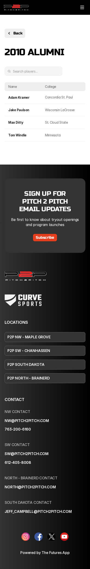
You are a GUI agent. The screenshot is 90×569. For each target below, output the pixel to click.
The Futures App (56, 552)
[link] (16, 7)
